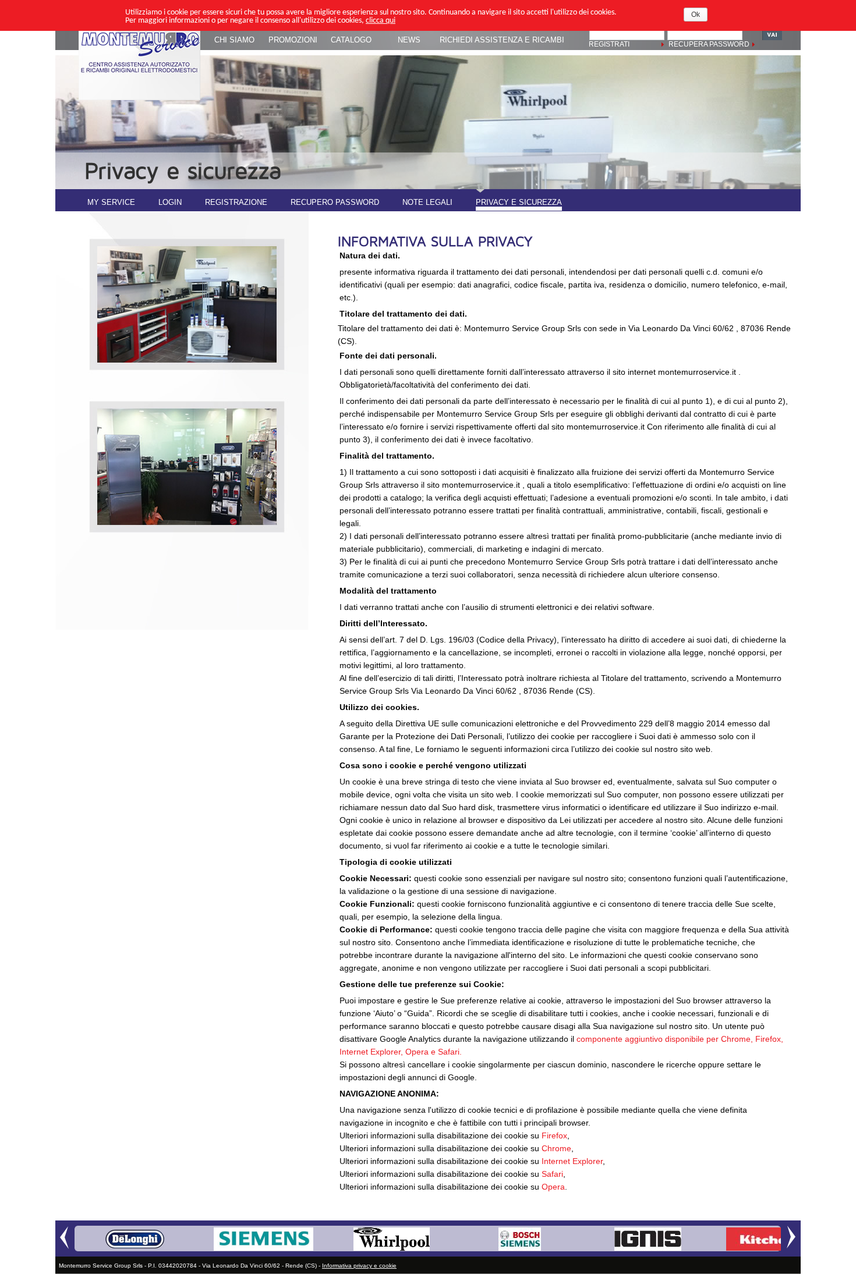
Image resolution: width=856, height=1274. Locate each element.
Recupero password (335, 202)
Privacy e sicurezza (519, 202)
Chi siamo (234, 40)
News (409, 40)
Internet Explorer (571, 1161)
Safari (552, 1174)
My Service (111, 202)
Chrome (556, 1148)
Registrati (609, 44)
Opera (553, 1186)
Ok (695, 14)
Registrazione (236, 202)
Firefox (554, 1135)
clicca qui (380, 20)
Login (170, 202)
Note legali (427, 202)
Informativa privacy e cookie (359, 1265)
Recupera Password (708, 44)
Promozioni (292, 40)
